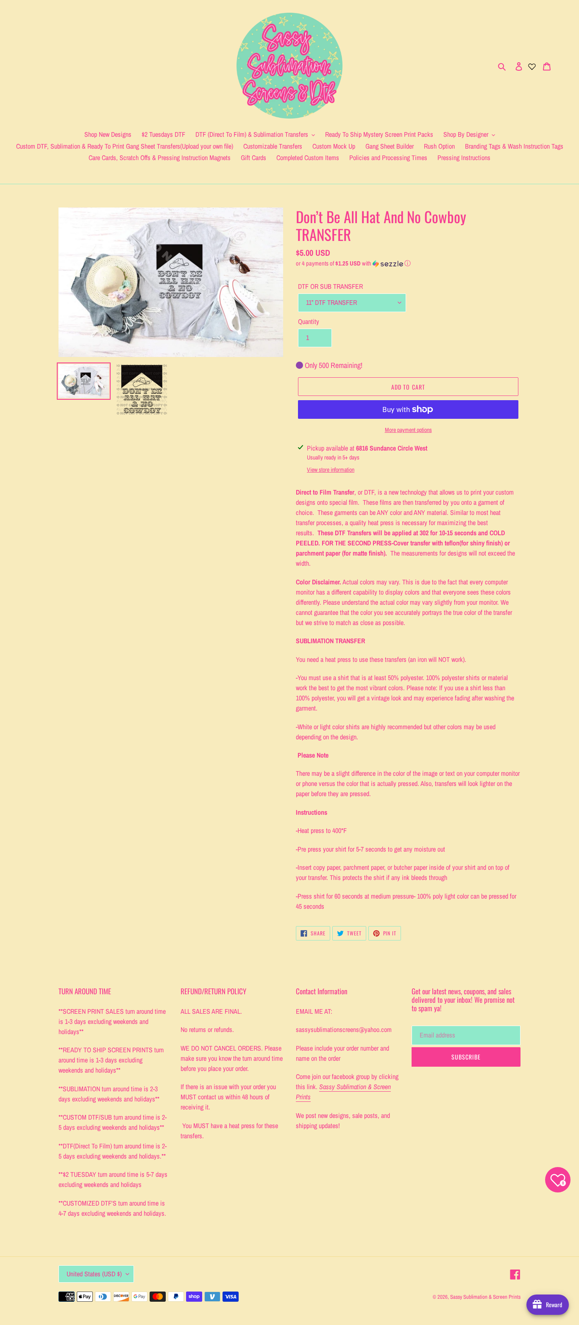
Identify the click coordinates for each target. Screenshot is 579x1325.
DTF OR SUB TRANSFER (330, 286)
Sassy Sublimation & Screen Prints (485, 1296)
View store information (330, 469)
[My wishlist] (532, 66)
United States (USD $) (94, 1273)
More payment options (408, 430)
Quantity (308, 321)
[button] (353, 263)
